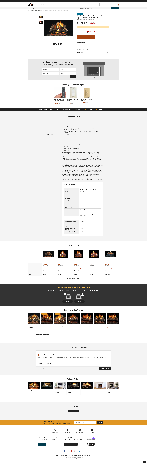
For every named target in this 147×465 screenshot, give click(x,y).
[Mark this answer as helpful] (50, 363)
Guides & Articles (74, 8)
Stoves (40, 8)
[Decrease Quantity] (81, 32)
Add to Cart (86, 36)
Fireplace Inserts (35, 8)
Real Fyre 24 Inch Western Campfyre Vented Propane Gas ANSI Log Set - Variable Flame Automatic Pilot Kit (60, 325)
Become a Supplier (70, 444)
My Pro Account (115, 8)
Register (42, 444)
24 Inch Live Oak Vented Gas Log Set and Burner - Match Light (96, 259)
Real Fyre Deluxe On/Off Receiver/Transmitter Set (59, 100)
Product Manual (50, 132)
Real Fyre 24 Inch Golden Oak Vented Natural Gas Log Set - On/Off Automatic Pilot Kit (113, 325)
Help (91, 8)
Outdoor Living (68, 8)
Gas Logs (43, 8)
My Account (82, 8)
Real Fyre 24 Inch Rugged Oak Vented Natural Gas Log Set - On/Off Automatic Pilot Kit (87, 325)
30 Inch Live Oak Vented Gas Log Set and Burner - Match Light (81, 259)
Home (28, 10)
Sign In (51, 444)
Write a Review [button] (79, 19)
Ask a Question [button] (105, 368)
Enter (72, 76)
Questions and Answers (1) (88, 19)
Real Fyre (52, 119)
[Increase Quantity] (84, 32)
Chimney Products (61, 8)
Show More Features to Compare (73, 278)
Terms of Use (71, 458)
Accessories (55, 8)
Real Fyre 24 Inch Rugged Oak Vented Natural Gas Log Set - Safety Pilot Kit (47, 325)
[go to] (60, 92)
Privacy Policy (76, 458)
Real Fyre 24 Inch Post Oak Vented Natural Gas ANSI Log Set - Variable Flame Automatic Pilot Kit (100, 325)
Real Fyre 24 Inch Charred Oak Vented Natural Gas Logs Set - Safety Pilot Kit (34, 325)
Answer (41, 363)
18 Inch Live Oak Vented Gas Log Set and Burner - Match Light (65, 259)
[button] (89, 109)
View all (73, 397)
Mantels (51, 8)
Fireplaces (29, 8)
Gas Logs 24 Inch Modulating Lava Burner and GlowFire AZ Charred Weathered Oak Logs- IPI (112, 260)
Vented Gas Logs (37, 10)
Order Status (87, 8)
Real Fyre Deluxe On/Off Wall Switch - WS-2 (86, 100)
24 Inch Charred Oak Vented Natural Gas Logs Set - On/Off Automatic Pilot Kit (50, 260)
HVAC (47, 8)
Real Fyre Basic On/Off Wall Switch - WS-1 (72, 100)
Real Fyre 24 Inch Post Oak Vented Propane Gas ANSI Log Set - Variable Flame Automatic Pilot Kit (73, 325)
